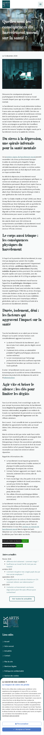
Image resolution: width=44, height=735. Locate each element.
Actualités (8, 651)
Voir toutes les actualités (22, 598)
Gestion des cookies (11, 675)
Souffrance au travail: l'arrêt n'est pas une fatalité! (21, 565)
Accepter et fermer (22, 729)
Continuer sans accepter (10, 716)
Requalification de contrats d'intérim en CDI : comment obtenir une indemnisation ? (23, 581)
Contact (7, 655)
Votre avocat (9, 646)
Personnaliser (23, 724)
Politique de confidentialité (14, 671)
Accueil (6, 641)
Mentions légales (10, 666)
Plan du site (8, 661)
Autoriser (25, 541)
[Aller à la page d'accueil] (6, 4)
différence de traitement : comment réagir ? (22, 561)
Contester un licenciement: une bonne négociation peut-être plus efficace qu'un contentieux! (21, 590)
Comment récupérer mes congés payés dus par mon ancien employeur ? (23, 573)
